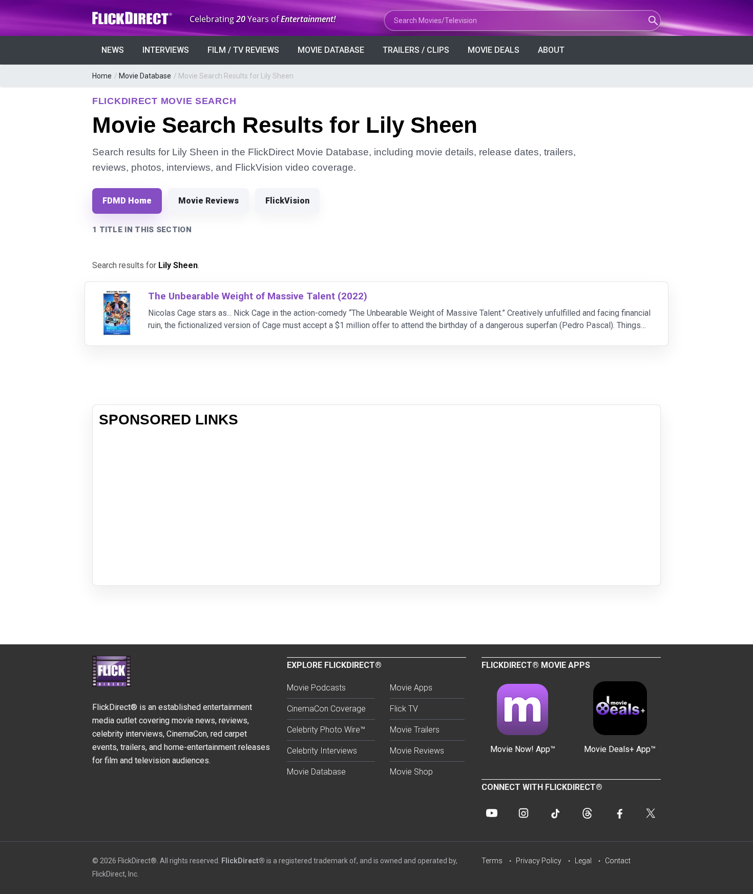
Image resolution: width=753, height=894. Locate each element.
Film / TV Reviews (243, 50)
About (551, 50)
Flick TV (404, 709)
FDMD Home (127, 201)
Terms (492, 861)
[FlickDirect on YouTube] (492, 813)
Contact (618, 861)
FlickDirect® (243, 861)
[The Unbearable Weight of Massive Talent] (117, 296)
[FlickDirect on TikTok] (555, 813)
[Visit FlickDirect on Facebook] (619, 813)
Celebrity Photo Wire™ (326, 730)
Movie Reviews (208, 201)
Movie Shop (411, 772)
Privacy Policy (538, 861)
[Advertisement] (376, 507)
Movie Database (331, 50)
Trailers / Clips (416, 50)
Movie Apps (411, 688)
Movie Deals (493, 50)
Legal (583, 861)
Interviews (165, 50)
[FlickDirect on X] (650, 813)
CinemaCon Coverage (326, 709)
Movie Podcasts (316, 688)
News (112, 50)
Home (102, 76)
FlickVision (287, 201)
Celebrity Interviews (322, 751)
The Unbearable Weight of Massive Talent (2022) (257, 296)
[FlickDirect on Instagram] (523, 813)
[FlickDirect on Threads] (587, 813)
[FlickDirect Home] (133, 18)
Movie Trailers (415, 730)
